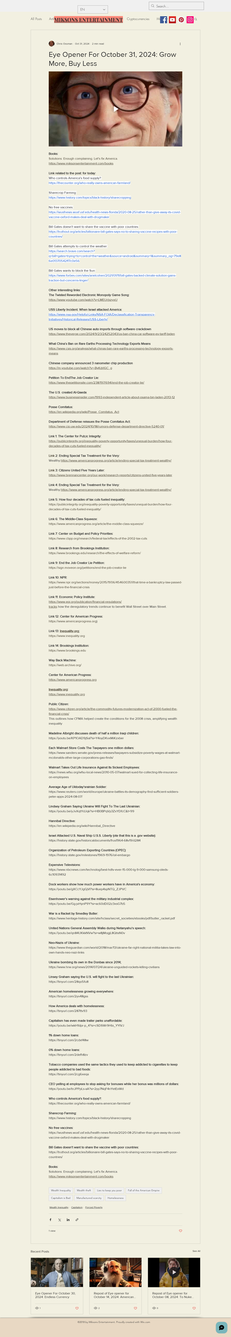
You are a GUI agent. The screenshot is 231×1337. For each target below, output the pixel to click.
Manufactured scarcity (89, 1198)
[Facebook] (163, 19)
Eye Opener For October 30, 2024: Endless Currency (55, 1295)
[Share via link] (77, 1219)
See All (196, 1251)
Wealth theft (84, 1190)
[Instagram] (190, 19)
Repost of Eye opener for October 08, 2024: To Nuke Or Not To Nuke (172, 1295)
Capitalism (76, 1207)
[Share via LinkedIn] (68, 1219)
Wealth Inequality (61, 1190)
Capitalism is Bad (60, 1198)
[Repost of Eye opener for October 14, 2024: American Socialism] (116, 1272)
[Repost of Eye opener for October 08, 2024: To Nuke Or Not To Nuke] (174, 1272)
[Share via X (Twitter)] (59, 1219)
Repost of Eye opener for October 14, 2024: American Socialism (114, 1295)
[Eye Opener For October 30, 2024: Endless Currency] (57, 1272)
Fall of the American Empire (144, 1190)
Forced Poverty (94, 1207)
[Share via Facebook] (50, 1219)
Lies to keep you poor (109, 1190)
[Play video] (115, 108)
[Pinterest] (181, 19)
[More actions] (180, 43)
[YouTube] (172, 19)
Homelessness (116, 1198)
